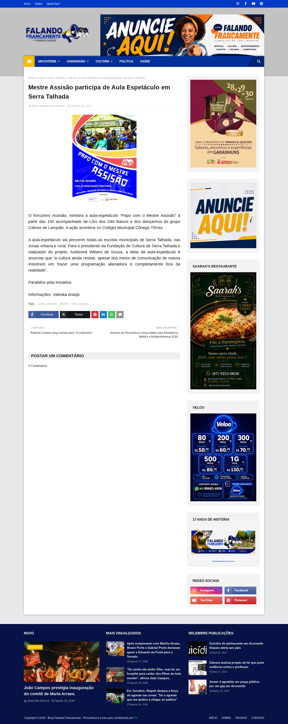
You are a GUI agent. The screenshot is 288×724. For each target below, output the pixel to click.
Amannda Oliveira (38, 700)
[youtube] (253, 4)
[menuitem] (29, 61)
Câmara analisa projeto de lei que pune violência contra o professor (236, 665)
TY (135, 717)
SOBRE (226, 717)
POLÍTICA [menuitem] (126, 61)
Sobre (38, 3)
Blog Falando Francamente (48, 106)
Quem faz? (53, 3)
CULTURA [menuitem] (102, 61)
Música (64, 303)
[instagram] (238, 4)
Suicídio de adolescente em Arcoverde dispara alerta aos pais (236, 646)
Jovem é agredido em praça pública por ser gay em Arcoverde (234, 684)
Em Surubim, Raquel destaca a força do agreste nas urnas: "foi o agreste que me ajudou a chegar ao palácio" (152, 695)
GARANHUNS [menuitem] (76, 61)
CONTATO (258, 717)
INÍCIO (213, 717)
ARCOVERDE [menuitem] (47, 61)
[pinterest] (261, 4)
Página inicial (36, 77)
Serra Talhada (56, 77)
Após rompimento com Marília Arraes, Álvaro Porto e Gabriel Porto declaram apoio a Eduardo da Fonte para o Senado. (153, 650)
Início (27, 3)
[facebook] (245, 4)
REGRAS (241, 717)
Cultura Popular (47, 303)
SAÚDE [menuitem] (145, 61)
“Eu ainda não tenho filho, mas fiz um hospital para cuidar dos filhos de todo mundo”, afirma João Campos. (154, 674)
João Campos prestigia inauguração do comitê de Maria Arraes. (59, 690)
